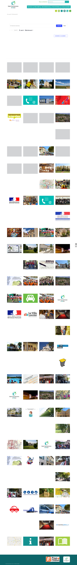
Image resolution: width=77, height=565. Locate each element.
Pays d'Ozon (53, 559)
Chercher (59, 25)
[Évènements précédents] (10, 30)
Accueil (9, 14)
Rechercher (67, 2)
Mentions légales (16, 563)
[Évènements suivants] (12, 30)
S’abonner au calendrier (60, 35)
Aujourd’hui (15, 30)
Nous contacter (43, 2)
